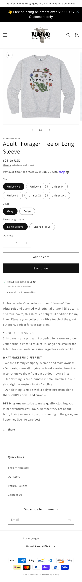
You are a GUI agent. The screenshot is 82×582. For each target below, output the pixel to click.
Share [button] (11, 429)
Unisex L (13, 195)
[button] (5, 35)
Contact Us (15, 494)
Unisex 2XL (59, 195)
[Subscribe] (69, 519)
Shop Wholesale (18, 467)
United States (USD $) (38, 546)
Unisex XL (35, 195)
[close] (77, 11)
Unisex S (36, 186)
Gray (10, 211)
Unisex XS (13, 186)
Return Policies (17, 486)
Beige (27, 211)
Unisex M (57, 186)
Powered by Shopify (50, 574)
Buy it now (41, 268)
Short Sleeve (42, 226)
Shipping (7, 165)
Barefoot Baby (36, 574)
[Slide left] (32, 130)
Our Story (14, 476)
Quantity (8, 235)
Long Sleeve (15, 226)
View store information (21, 292)
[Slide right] (49, 130)
